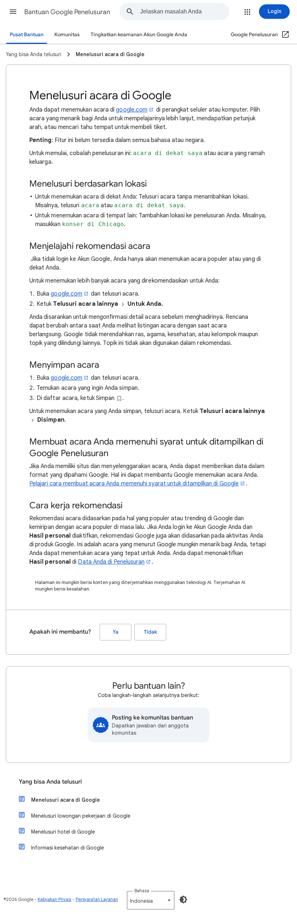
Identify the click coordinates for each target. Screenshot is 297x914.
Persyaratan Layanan (97, 899)
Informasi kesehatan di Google (67, 847)
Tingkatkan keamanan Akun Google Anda (139, 35)
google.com (131, 109)
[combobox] (184, 11)
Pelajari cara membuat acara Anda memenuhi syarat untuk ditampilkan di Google (134, 483)
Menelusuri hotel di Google (63, 832)
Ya (115, 632)
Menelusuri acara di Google (65, 800)
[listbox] (151, 900)
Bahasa (141, 890)
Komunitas (67, 35)
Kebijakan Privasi (54, 899)
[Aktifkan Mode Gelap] (183, 899)
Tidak (150, 632)
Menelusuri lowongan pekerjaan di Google (80, 816)
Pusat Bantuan (26, 35)
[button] (13, 11)
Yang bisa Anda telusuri (50, 781)
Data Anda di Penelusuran (111, 561)
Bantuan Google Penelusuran (67, 12)
